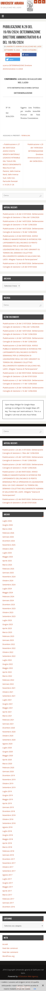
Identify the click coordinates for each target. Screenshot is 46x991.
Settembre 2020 (8, 740)
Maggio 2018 (7, 839)
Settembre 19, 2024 (12, 50)
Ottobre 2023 (7, 612)
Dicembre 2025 (8, 541)
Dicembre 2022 (8, 644)
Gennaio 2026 (8, 537)
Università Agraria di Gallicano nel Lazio (23, 46)
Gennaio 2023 (8, 640)
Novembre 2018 (8, 815)
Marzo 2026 (7, 529)
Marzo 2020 (7, 763)
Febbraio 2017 (8, 899)
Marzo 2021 (7, 716)
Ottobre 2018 (7, 819)
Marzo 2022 (7, 676)
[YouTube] (35, 1)
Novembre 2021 (8, 688)
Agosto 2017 (7, 875)
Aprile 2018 (7, 843)
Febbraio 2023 (8, 636)
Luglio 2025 (7, 553)
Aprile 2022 (7, 672)
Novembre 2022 (8, 648)
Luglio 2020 (7, 747)
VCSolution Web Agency (28, 976)
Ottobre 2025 (7, 549)
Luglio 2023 (7, 620)
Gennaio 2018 (8, 855)
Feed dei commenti (10, 952)
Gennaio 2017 (8, 903)
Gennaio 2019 (8, 807)
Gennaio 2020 (8, 771)
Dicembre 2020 (8, 728)
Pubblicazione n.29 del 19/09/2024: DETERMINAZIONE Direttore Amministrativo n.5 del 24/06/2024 (35, 152)
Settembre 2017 (8, 871)
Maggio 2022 (7, 668)
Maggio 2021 (7, 708)
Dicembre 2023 (8, 604)
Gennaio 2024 (8, 600)
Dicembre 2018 (8, 811)
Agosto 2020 (7, 744)
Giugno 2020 (7, 751)
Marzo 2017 (7, 895)
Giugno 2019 (7, 795)
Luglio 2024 (7, 588)
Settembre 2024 (8, 584)
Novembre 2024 (8, 576)
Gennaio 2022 (8, 684)
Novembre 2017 (8, 863)
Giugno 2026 (7, 525)
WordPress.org (8, 956)
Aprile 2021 (7, 712)
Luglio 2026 (7, 521)
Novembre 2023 (8, 608)
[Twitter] (39, 1)
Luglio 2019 (7, 791)
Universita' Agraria (12, 3)
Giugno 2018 (7, 835)
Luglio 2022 (7, 660)
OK (35, 989)
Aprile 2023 (7, 628)
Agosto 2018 (7, 827)
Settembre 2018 (8, 823)
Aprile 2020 (7, 759)
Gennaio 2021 (8, 724)
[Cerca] (40, 196)
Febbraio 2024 (8, 596)
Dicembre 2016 (8, 907)
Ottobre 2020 (7, 735)
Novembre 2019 (8, 779)
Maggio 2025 (7, 557)
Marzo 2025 (7, 565)
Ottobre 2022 (7, 652)
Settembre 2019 (8, 787)
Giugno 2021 (7, 704)
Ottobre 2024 (7, 580)
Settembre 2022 (8, 656)
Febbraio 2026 (8, 533)
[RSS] (43, 1)
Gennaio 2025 (8, 572)
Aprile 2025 (7, 560)
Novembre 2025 (8, 545)
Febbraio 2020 (8, 767)
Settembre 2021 (8, 696)
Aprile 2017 (7, 891)
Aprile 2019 (7, 803)
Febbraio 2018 (8, 851)
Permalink (25, 135)
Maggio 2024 (7, 592)
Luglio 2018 (7, 831)
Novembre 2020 (8, 732)
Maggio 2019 (7, 799)
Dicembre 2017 (8, 859)
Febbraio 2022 (8, 680)
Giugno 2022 (7, 664)
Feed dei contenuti (10, 948)
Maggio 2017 (7, 887)
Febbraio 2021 (8, 720)
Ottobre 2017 (7, 867)
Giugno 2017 (7, 883)
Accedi (5, 944)
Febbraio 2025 (8, 569)
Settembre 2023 (8, 616)
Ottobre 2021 (7, 692)
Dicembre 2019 (8, 775)
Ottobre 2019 (7, 783)
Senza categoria (29, 50)
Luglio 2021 (7, 700)
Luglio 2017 (7, 879)
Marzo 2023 (7, 632)
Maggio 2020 (7, 755)
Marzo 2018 (7, 847)
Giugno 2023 (7, 624)
